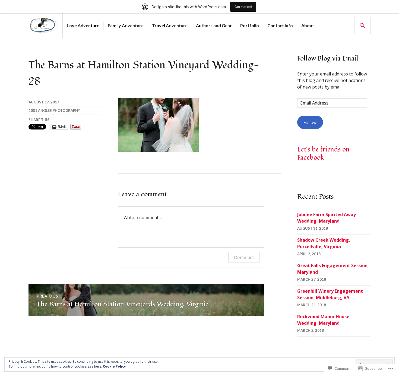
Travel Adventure (170, 25)
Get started (243, 7)
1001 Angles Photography (54, 110)
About (307, 25)
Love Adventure (83, 25)
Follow (309, 122)
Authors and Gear (214, 25)
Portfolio (249, 25)
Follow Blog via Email (327, 58)
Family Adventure (126, 25)
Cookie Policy (114, 366)
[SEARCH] (362, 25)
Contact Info (280, 25)
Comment (244, 257)
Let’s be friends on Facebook (323, 153)
